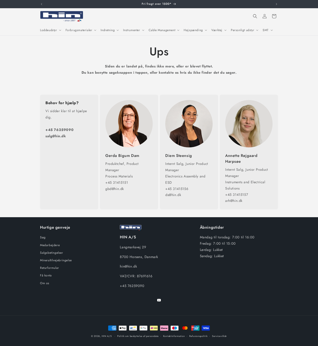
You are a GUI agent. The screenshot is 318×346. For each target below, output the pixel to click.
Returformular (49, 268)
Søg (43, 237)
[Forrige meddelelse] (41, 4)
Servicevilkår (219, 336)
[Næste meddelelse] (276, 4)
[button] (50, 30)
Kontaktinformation (174, 336)
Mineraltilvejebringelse (56, 260)
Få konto (46, 275)
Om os (44, 283)
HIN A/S (107, 336)
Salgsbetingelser (51, 252)
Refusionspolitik (198, 336)
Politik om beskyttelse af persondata (138, 336)
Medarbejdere (50, 245)
